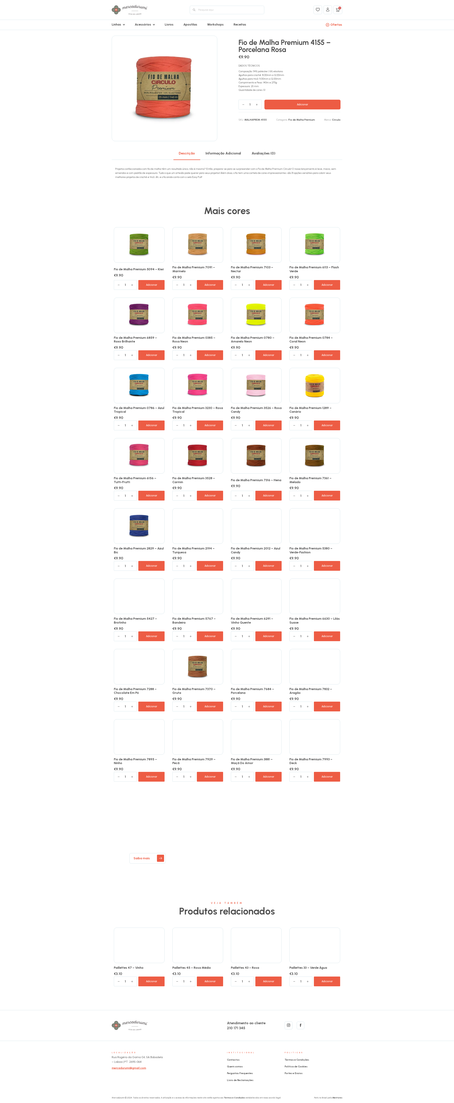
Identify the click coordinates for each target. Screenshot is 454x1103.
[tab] (186, 153)
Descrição (187, 153)
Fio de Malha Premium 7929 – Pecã (193, 761)
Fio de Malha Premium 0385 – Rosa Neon (193, 340)
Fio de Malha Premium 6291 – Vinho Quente (252, 620)
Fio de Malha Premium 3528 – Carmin (193, 480)
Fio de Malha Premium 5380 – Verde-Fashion (310, 550)
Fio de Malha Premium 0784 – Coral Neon (311, 340)
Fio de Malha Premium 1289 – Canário (310, 410)
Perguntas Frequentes (240, 1073)
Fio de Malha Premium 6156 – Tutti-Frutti (135, 480)
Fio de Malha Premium (301, 119)
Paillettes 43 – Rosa (245, 968)
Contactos (233, 1059)
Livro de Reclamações (240, 1080)
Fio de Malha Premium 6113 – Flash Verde (314, 269)
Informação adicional (223, 153)
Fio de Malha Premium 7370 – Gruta (193, 691)
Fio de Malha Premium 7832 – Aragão (310, 691)
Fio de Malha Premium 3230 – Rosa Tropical (197, 410)
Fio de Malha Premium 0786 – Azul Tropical (139, 410)
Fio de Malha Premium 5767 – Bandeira (194, 620)
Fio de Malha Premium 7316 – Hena (256, 480)
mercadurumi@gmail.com (129, 1068)
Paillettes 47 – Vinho (128, 968)
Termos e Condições (297, 1059)
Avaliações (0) (263, 153)
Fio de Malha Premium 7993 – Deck (310, 761)
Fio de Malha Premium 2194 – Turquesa (193, 550)
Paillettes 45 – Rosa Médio (191, 968)
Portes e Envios (294, 1073)
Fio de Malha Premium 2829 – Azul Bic (139, 550)
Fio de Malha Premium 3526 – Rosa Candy (256, 410)
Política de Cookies (296, 1066)
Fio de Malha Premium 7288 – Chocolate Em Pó (135, 691)
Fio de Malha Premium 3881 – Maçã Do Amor (252, 761)
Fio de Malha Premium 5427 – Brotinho (135, 620)
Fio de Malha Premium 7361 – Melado (310, 480)
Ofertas (336, 25)
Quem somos (235, 1066)
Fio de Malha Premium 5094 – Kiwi (139, 269)
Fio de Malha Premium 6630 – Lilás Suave (314, 620)
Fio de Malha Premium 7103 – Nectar (252, 269)
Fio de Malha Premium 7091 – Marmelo (193, 269)
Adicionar (302, 104)
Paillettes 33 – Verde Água (308, 968)
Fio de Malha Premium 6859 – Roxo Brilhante (135, 340)
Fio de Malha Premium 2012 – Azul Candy (255, 550)
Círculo (336, 119)
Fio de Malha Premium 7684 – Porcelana (252, 691)
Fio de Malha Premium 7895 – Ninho (135, 761)
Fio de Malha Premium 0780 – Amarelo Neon (252, 340)
